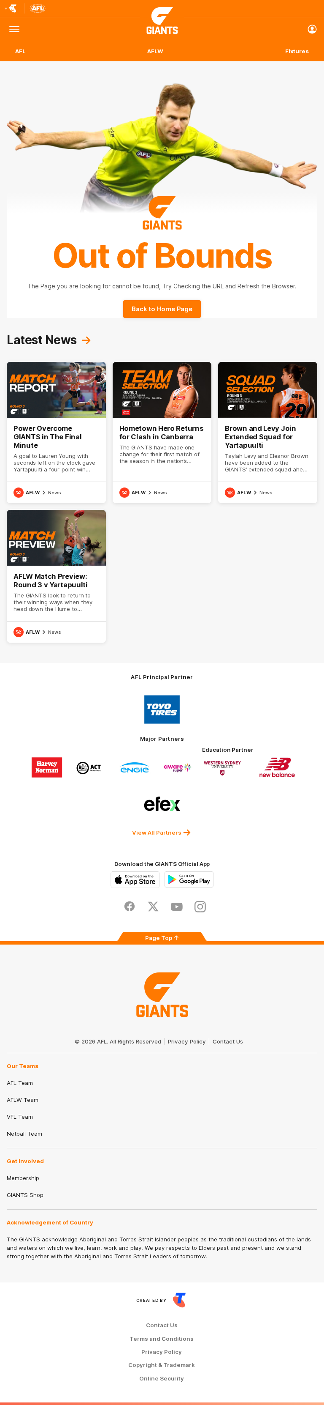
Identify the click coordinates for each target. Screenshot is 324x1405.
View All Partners (156, 832)
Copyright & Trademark (161, 1365)
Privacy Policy (187, 1041)
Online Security (161, 1378)
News (54, 493)
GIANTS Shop (25, 1194)
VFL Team (20, 1116)
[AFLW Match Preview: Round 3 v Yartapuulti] (56, 576)
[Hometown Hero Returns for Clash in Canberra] (162, 432)
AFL (20, 51)
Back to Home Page (162, 309)
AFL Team (20, 1082)
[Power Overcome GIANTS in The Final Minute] (56, 432)
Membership (23, 1178)
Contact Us (228, 1041)
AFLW (155, 51)
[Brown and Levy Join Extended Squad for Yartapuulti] (267, 432)
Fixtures (297, 51)
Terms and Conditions (162, 1339)
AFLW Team (22, 1099)
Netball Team (24, 1133)
